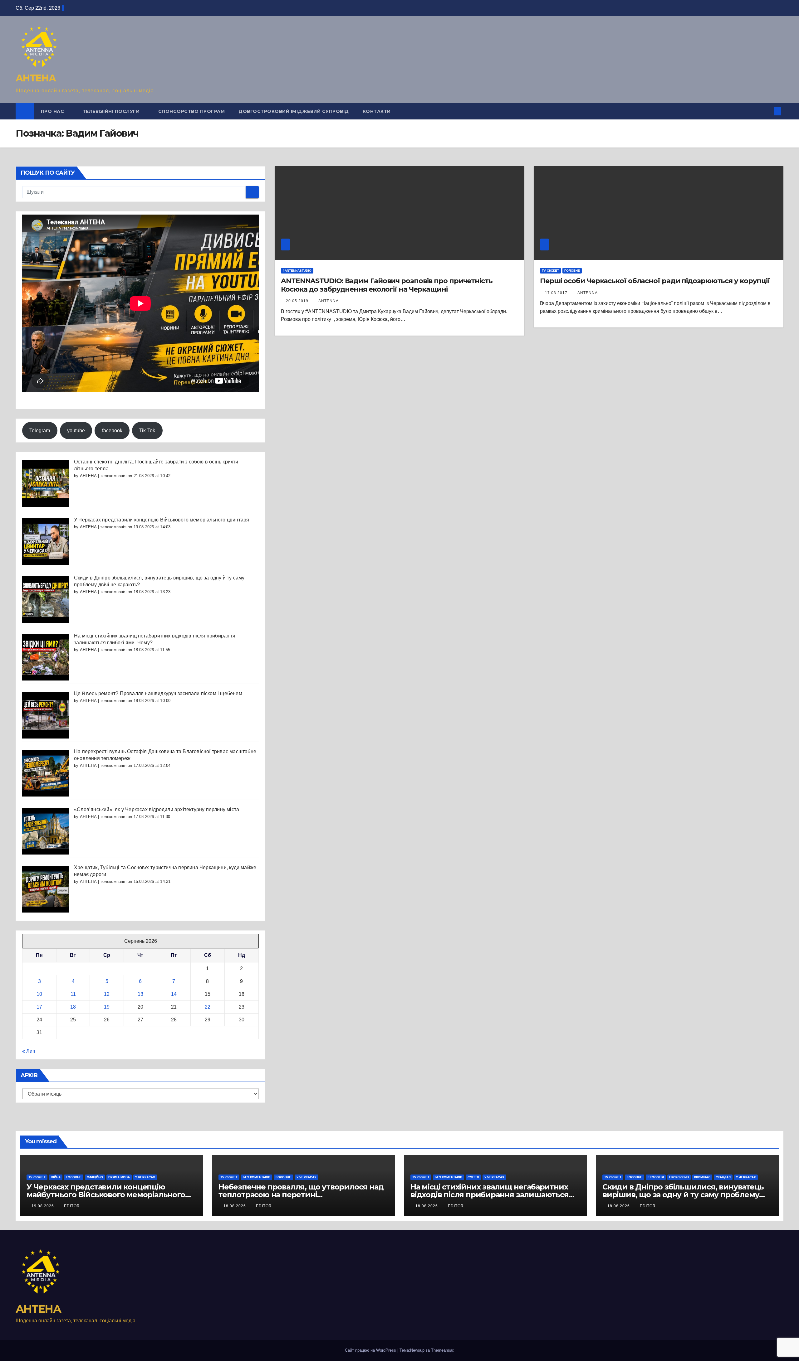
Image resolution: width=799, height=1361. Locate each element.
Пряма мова (119, 1177)
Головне (572, 270)
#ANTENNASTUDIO (297, 270)
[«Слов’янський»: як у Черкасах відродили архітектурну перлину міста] (45, 830)
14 (174, 994)
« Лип (28, 1051)
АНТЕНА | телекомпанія (103, 475)
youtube (76, 430)
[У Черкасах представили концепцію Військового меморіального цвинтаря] (45, 541)
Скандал (723, 1177)
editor (72, 1206)
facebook (112, 430)
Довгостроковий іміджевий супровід (293, 111)
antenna (328, 301)
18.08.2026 (235, 1206)
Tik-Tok (147, 430)
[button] (767, 111)
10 (39, 994)
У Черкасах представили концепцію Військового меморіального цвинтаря (161, 519)
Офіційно (95, 1177)
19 (107, 1007)
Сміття (473, 1177)
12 (107, 994)
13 (140, 994)
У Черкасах (145, 1177)
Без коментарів (256, 1177)
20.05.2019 (298, 301)
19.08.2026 (43, 1206)
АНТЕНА (36, 78)
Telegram (39, 430)
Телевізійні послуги (112, 111)
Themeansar (442, 1350)
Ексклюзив (679, 1177)
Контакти (377, 111)
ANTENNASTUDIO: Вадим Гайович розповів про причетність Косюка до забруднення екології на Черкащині (387, 285)
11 (73, 994)
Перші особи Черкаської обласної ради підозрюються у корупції (655, 281)
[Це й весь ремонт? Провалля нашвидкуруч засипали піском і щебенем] (45, 714)
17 (39, 1007)
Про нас (53, 111)
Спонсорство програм (191, 111)
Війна (56, 1177)
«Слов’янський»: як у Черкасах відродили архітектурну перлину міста (156, 809)
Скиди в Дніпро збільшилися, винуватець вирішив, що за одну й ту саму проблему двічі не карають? (682, 1194)
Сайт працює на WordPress (371, 1350)
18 (73, 1007)
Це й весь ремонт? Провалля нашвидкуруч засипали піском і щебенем (158, 693)
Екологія (656, 1177)
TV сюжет (550, 270)
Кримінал (702, 1177)
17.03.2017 (557, 293)
